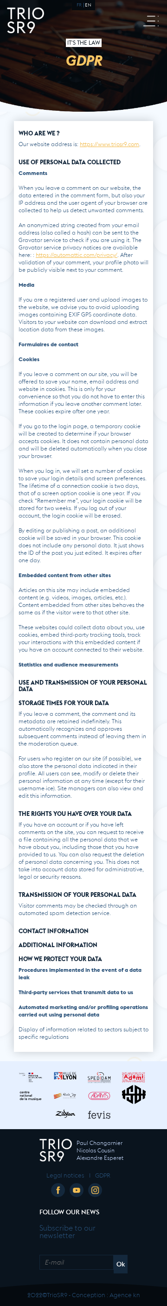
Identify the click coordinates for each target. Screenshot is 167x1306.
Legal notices (65, 1174)
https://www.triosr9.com (109, 143)
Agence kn (124, 1294)
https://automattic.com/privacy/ (76, 254)
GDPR (102, 1174)
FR (79, 4)
